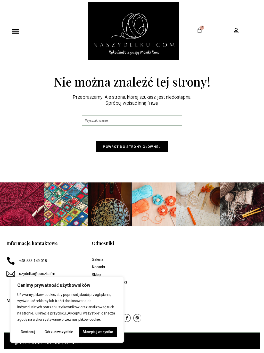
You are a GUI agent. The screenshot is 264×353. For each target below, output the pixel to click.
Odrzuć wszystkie (59, 332)
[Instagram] (137, 318)
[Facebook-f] (127, 318)
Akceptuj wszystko (97, 332)
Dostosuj (28, 332)
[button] (15, 31)
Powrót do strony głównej (132, 146)
